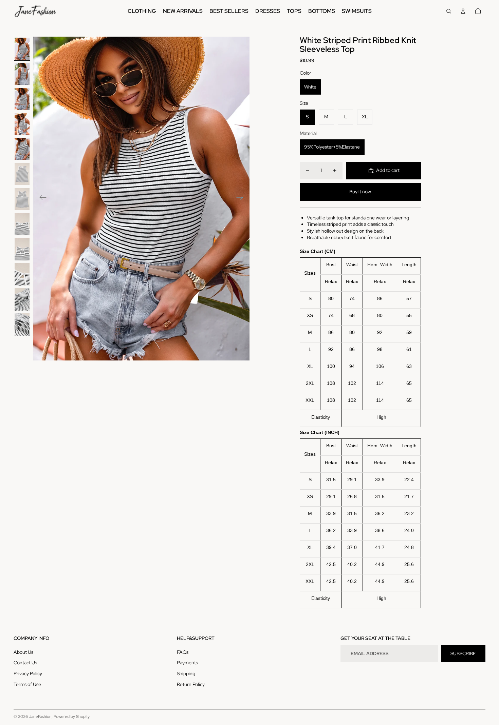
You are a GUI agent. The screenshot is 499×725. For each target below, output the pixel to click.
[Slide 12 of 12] (22, 324)
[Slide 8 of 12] (22, 224)
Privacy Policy (28, 673)
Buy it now (360, 192)
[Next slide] (242, 198)
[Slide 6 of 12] (22, 174)
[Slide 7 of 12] (22, 199)
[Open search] (448, 11)
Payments (187, 663)
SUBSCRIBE (463, 653)
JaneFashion (40, 716)
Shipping (186, 673)
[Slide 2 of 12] (22, 74)
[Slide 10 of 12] (22, 274)
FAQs (182, 652)
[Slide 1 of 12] (22, 49)
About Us (23, 652)
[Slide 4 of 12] (22, 124)
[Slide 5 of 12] (22, 149)
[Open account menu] (463, 11)
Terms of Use (27, 684)
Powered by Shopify (72, 716)
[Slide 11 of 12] (22, 299)
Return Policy (191, 684)
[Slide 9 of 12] (22, 249)
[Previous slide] (41, 198)
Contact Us (25, 663)
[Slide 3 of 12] (22, 99)
